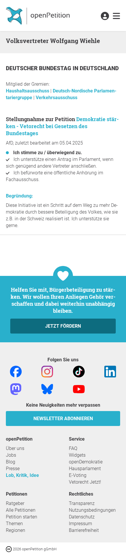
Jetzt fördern (63, 326)
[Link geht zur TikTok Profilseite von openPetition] (79, 371)
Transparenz (82, 503)
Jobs (11, 455)
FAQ (73, 448)
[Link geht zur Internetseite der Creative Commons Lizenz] (9, 548)
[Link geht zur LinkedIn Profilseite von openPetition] (110, 371)
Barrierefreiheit (84, 530)
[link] (116, 16)
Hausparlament (85, 468)
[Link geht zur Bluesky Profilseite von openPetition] (47, 388)
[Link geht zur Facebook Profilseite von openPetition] (16, 371)
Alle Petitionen (20, 510)
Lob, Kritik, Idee (22, 475)
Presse (13, 468)
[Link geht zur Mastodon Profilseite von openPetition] (16, 388)
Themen (14, 523)
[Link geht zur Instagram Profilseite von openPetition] (47, 371)
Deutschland (99, 68)
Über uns (15, 448)
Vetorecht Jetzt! (85, 482)
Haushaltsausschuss (28, 91)
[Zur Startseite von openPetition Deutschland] (38, 15)
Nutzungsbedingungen (92, 510)
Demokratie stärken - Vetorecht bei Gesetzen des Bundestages (62, 126)
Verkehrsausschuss (56, 97)
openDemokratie (86, 462)
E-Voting (77, 475)
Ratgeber (15, 503)
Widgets (77, 455)
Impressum (80, 523)
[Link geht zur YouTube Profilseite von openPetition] (79, 388)
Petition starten (21, 517)
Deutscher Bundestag (39, 68)
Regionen (15, 530)
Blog (10, 462)
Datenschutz (82, 517)
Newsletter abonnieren (63, 418)
